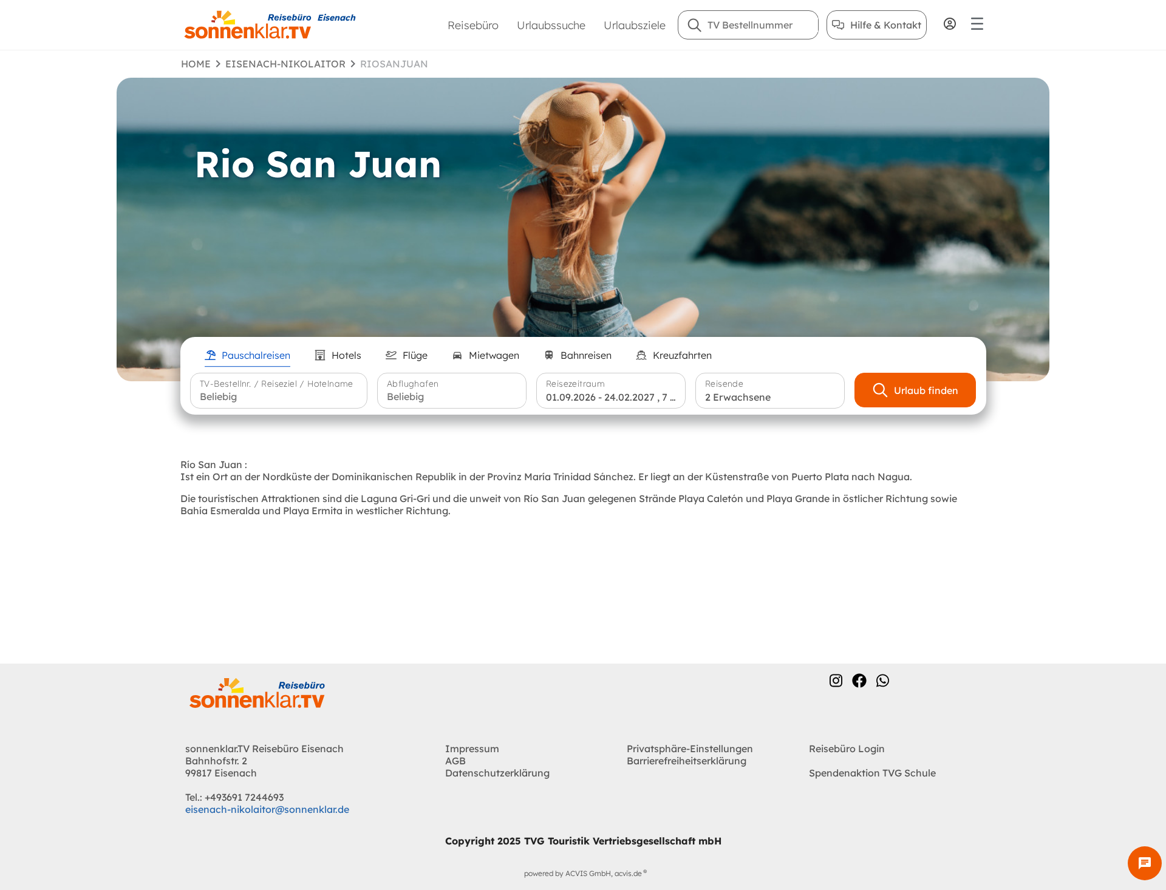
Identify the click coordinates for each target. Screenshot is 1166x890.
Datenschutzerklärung (497, 773)
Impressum (472, 748)
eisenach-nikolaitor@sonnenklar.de (267, 809)
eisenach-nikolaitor (285, 64)
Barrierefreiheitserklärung (686, 761)
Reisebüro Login (847, 748)
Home (196, 64)
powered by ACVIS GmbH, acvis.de (583, 873)
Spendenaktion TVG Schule (872, 773)
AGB (455, 761)
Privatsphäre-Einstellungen (690, 748)
